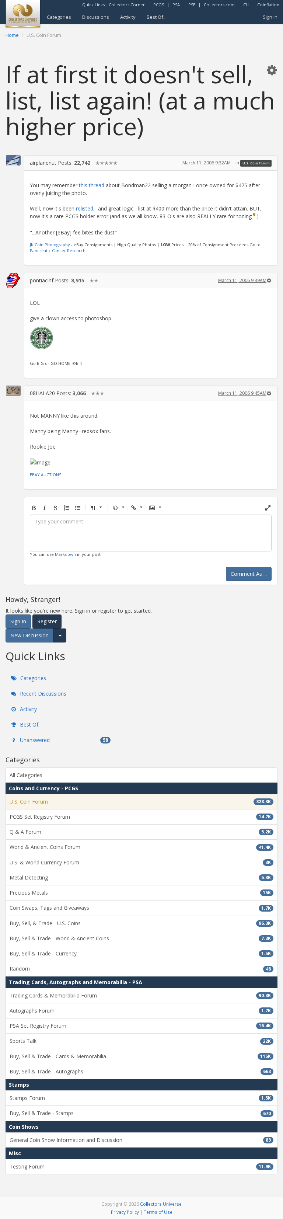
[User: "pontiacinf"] (13, 280)
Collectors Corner (127, 4)
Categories (59, 17)
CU (246, 4)
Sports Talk (140, 1040)
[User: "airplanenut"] (13, 160)
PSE (191, 4)
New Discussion (29, 635)
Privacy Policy (125, 1212)
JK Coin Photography (50, 244)
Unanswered (63, 739)
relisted (84, 208)
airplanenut (43, 162)
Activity (128, 17)
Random (140, 968)
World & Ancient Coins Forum (140, 846)
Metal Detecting (140, 877)
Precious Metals (140, 892)
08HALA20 (42, 393)
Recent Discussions (42, 693)
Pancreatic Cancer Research (57, 250)
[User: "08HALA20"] (13, 391)
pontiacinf (41, 280)
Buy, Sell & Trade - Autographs (140, 1071)
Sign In (270, 17)
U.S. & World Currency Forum (140, 862)
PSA (176, 4)
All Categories (26, 775)
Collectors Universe (161, 1204)
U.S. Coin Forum (256, 163)
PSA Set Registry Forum (140, 1025)
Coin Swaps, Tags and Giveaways (140, 907)
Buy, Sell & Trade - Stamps (140, 1113)
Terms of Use (158, 1212)
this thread (91, 185)
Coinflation (268, 4)
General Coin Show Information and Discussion (140, 1139)
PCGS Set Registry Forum (140, 816)
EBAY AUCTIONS (45, 474)
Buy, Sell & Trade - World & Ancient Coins (140, 938)
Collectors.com (219, 4)
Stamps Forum (140, 1097)
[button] (271, 70)
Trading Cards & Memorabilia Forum (140, 995)
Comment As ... (249, 573)
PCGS (158, 4)
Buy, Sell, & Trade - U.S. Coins (140, 923)
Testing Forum (140, 1166)
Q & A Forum (140, 831)
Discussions (95, 17)
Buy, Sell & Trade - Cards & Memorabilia (140, 1056)
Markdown (65, 554)
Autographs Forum (140, 1010)
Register (47, 621)
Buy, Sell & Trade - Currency (140, 953)
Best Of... (157, 17)
